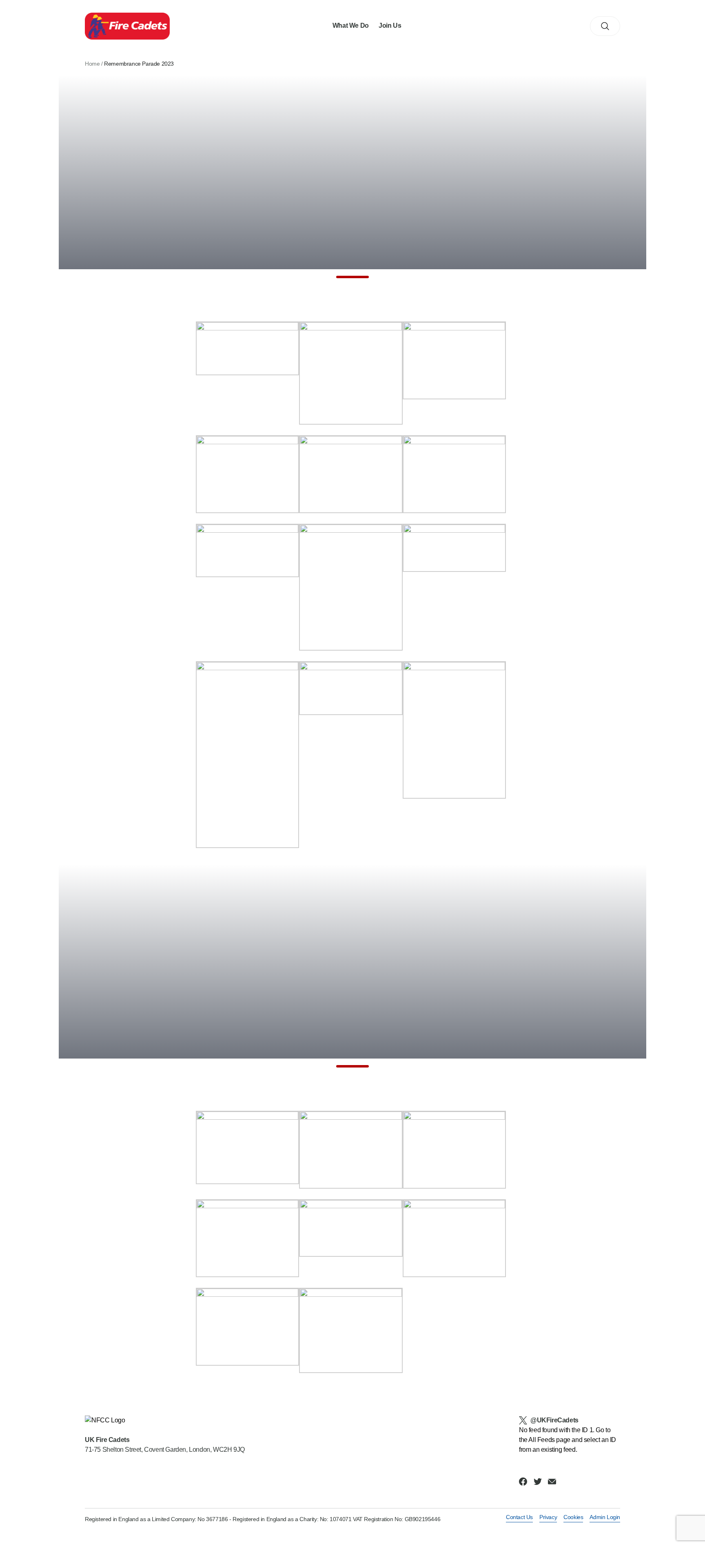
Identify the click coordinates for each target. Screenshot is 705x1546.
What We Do (351, 25)
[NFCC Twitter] (538, 1481)
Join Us (390, 25)
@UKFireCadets (554, 1420)
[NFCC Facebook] (523, 1481)
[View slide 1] (352, 176)
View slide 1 (352, 277)
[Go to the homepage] (127, 26)
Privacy (548, 1517)
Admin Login (605, 1517)
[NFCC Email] (552, 1481)
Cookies (573, 1517)
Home (92, 63)
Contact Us (519, 1517)
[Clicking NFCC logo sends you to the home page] (165, 1420)
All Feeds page (549, 1439)
